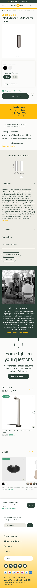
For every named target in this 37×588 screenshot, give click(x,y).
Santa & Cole (9, 14)
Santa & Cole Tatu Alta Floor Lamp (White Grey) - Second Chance (17, 431)
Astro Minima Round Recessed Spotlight (13, 487)
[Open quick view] (33, 427)
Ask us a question (18, 376)
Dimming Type (7, 73)
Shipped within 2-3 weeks (9, 508)
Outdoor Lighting (6, 10)
